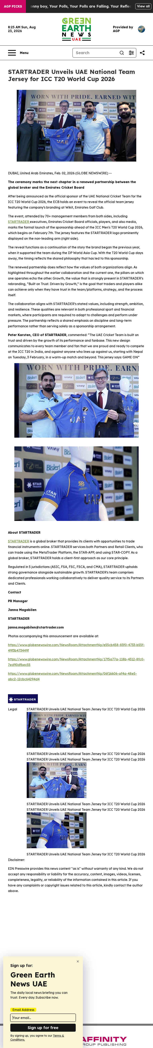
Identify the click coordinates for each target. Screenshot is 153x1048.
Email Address (23, 1010)
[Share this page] (142, 53)
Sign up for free (43, 1027)
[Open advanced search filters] (131, 52)
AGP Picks (13, 6)
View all (143, 6)
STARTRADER (19, 222)
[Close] (78, 961)
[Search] (122, 52)
